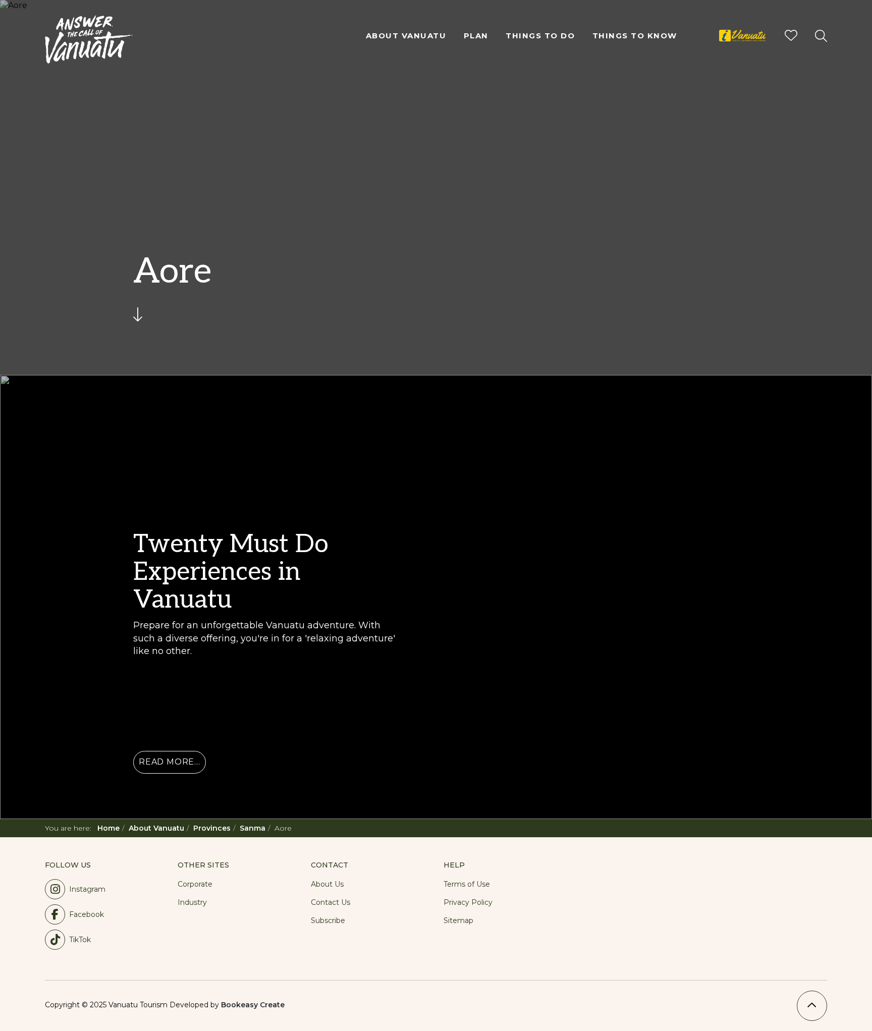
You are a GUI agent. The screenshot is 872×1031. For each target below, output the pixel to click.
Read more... (169, 762)
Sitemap (458, 920)
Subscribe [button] (328, 920)
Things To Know (634, 35)
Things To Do (540, 35)
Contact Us (330, 902)
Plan (476, 35)
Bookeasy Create (253, 1004)
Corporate (195, 884)
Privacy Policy (468, 902)
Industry (192, 902)
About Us (327, 884)
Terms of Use (467, 884)
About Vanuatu (406, 35)
